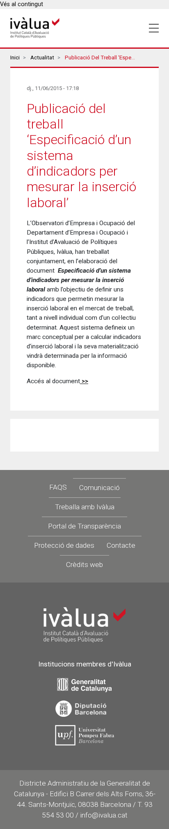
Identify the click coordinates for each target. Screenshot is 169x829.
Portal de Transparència (84, 526)
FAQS (58, 487)
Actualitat (42, 57)
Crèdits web (84, 564)
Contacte (121, 545)
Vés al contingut (21, 4)
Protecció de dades (64, 545)
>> (84, 381)
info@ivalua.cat (104, 815)
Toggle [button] (154, 28)
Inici (15, 57)
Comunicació (99, 487)
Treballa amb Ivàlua (84, 507)
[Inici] (34, 28)
